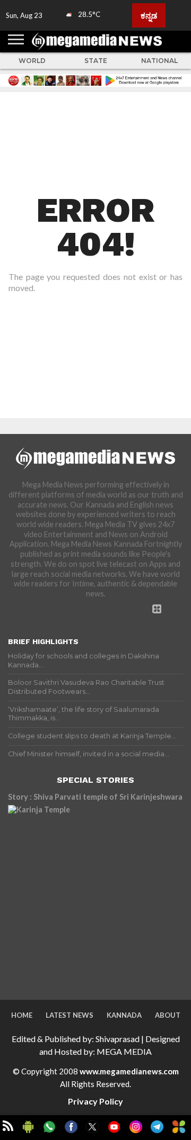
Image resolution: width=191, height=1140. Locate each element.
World (32, 61)
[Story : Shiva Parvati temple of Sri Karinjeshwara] (95, 892)
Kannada (124, 1015)
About (167, 1015)
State (95, 61)
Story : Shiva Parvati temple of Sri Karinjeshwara (95, 796)
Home (21, 1015)
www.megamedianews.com (129, 1071)
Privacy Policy (95, 1101)
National (159, 61)
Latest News (69, 1015)
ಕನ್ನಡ (149, 15)
